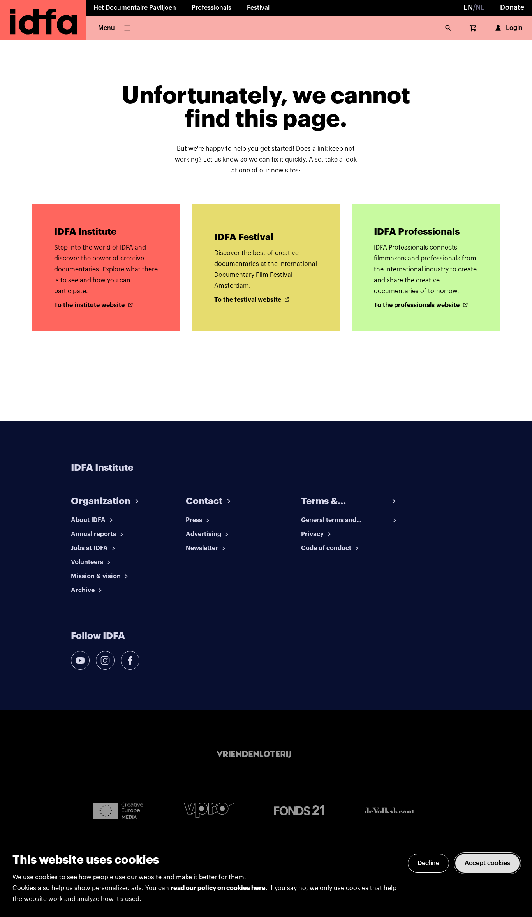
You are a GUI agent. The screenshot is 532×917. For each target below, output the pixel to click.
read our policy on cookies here (218, 888)
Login (514, 28)
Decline (428, 863)
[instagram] (105, 660)
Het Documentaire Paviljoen (134, 8)
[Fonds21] (299, 810)
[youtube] (80, 660)
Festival (258, 8)
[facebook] (130, 660)
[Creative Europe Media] (118, 810)
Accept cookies (487, 863)
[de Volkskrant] (389, 810)
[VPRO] (209, 810)
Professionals (211, 8)
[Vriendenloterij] (254, 754)
